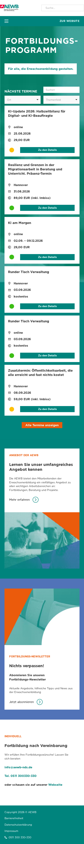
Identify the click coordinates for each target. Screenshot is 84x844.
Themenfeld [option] (53, 100)
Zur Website (70, 21)
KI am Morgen (19, 222)
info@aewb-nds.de (18, 767)
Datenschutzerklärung (18, 824)
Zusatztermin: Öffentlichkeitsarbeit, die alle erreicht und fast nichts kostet (40, 372)
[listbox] (22, 100)
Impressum (11, 831)
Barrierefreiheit (13, 818)
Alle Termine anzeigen (42, 425)
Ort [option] (9, 100)
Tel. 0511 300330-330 (20, 776)
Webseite (55, 785)
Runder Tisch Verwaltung (28, 272)
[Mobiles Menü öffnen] (6, 21)
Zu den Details (47, 150)
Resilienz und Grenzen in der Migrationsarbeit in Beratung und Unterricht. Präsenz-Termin (35, 169)
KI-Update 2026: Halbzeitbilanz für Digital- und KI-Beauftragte (36, 113)
